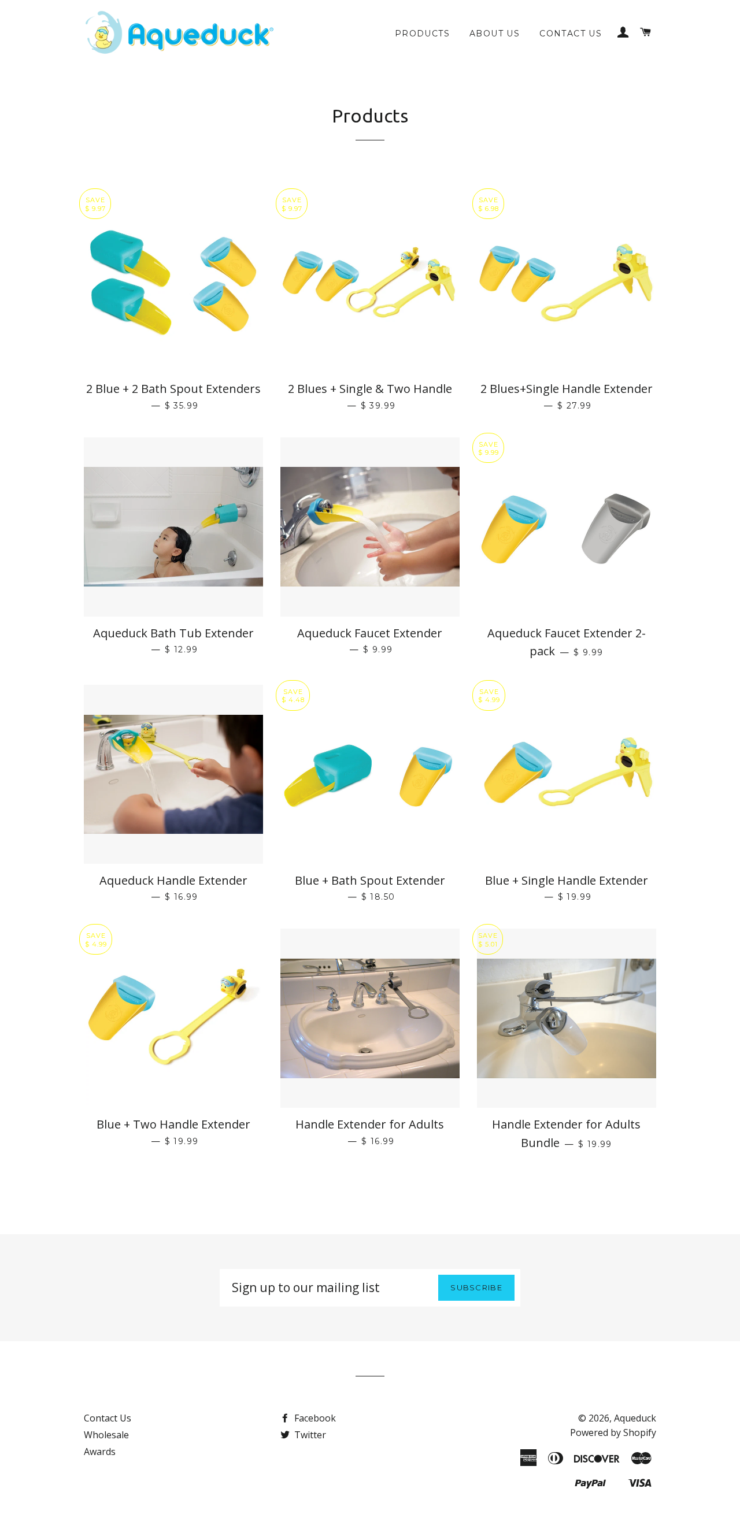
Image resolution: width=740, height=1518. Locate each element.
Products (422, 33)
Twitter (309, 1434)
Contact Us (570, 33)
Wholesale (106, 1434)
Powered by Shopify (613, 1432)
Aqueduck (635, 1418)
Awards (100, 1451)
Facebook (314, 1418)
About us (494, 33)
